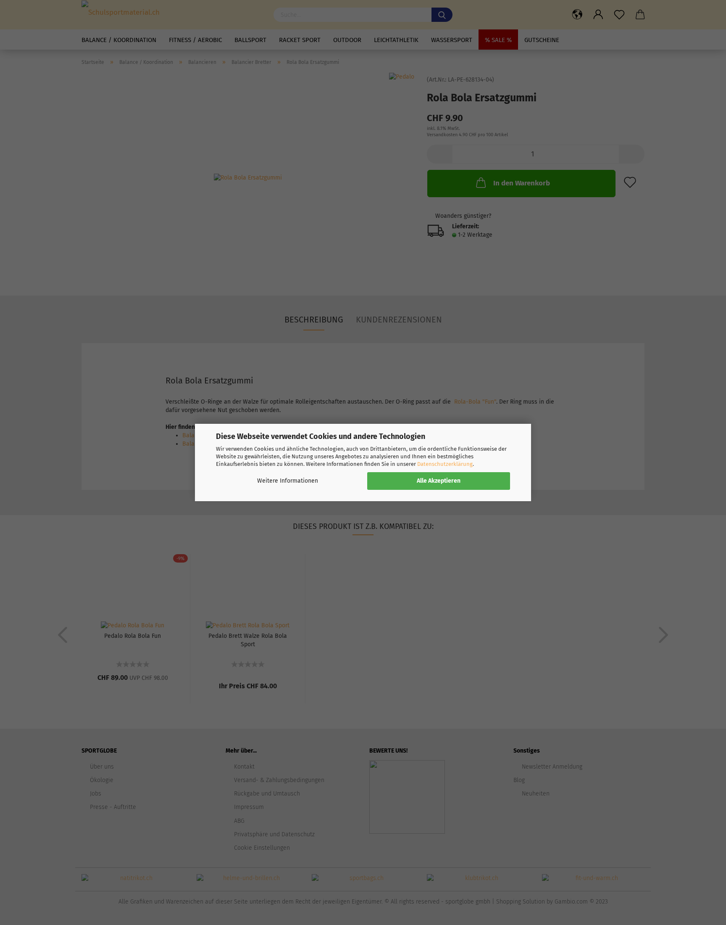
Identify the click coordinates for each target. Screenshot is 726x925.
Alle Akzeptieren (438, 480)
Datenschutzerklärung (445, 464)
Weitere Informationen (287, 480)
